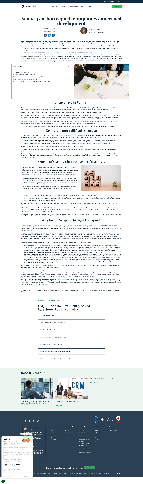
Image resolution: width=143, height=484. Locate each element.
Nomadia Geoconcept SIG (85, 452)
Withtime (81, 450)
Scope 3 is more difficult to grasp (25, 74)
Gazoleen (81, 434)
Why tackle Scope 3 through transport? (27, 79)
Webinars (53, 434)
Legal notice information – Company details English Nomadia (45, 473)
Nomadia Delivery (83, 435)
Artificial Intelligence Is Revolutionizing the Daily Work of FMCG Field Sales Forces (35, 402)
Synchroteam (82, 441)
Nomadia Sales (82, 447)
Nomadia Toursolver (83, 445)
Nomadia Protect (82, 437)
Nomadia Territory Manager (85, 443)
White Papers (54, 435)
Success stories (55, 437)
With (96, 441)
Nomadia (97, 430)
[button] (45, 35)
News (52, 432)
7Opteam (97, 432)
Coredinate (81, 430)
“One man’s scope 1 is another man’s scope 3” (29, 77)
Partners (67, 430)
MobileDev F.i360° (83, 449)
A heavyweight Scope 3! (22, 72)
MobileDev (97, 439)
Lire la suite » (25, 407)
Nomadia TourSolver (113, 430)
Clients (66, 432)
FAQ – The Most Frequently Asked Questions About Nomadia (33, 81)
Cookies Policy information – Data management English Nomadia (96, 473)
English (119, 1)
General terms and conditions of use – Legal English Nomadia (70, 473)
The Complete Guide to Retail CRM (66, 401)
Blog (52, 430)
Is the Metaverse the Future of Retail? (102, 378)
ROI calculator (54, 439)
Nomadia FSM (82, 432)
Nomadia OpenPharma (84, 439)
